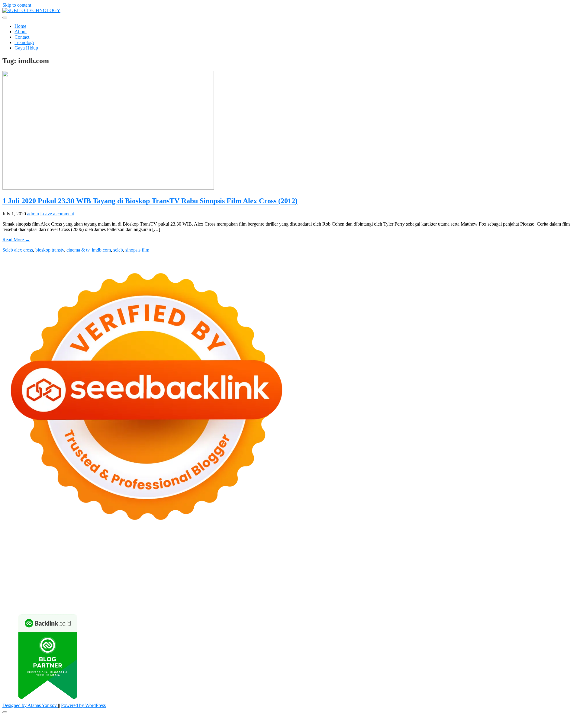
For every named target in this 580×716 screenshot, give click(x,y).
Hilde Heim (523, 548)
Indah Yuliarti (224, 592)
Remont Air (561, 576)
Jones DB (221, 581)
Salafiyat (275, 554)
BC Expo (319, 570)
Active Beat (322, 576)
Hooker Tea (518, 565)
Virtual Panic (386, 559)
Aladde (119, 559)
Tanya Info (276, 603)
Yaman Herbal (296, 576)
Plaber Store (398, 548)
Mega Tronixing (442, 565)
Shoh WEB (454, 559)
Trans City (337, 581)
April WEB (77, 559)
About (20, 31)
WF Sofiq (45, 565)
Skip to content (16, 5)
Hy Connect (264, 559)
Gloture (286, 565)
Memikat (459, 597)
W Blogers (318, 554)
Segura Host (470, 565)
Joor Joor (268, 570)
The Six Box (34, 576)
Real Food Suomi (428, 570)
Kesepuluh (564, 597)
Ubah (273, 597)
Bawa (536, 592)
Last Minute (496, 570)
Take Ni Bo (446, 548)
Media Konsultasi (247, 603)
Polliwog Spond (246, 548)
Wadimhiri (546, 548)
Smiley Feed (330, 565)
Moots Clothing (358, 559)
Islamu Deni (369, 554)
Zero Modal (422, 548)
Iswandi (78, 586)
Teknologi (24, 42)
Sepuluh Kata (81, 603)
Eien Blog (12, 565)
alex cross (23, 249)
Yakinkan (496, 597)
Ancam (424, 592)
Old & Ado (179, 576)
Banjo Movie (460, 576)
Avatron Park (139, 554)
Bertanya (287, 592)
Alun (367, 592)
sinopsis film (137, 249)
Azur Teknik (54, 548)
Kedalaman (439, 597)
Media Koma (516, 586)
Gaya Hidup (26, 47)
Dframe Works (497, 548)
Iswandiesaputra (17, 586)
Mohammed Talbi (241, 570)
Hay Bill (541, 576)
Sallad (29, 565)
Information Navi (194, 581)
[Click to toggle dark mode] (4, 712)
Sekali (526, 597)
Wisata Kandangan (306, 586)
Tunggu (287, 597)
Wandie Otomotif (218, 586)
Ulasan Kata (318, 597)
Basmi (487, 592)
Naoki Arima (14, 581)
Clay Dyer (504, 576)
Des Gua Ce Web (97, 581)
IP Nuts (110, 576)
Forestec (523, 576)
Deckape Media (378, 576)
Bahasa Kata (328, 603)
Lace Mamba (217, 548)
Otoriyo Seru (130, 576)
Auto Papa (115, 554)
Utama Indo (211, 559)
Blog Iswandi (249, 586)
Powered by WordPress (83, 705)
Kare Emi (32, 570)
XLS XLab (271, 576)
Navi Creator (498, 581)
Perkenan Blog (137, 603)
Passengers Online (19, 554)
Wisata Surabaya (248, 581)
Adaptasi (332, 592)
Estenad (285, 559)
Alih (377, 592)
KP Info (231, 559)
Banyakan (400, 597)
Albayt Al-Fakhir (88, 554)
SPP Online (306, 565)
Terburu (56, 597)
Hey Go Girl (192, 548)
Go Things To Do (132, 581)
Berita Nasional (464, 586)
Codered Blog (129, 570)
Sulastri (435, 559)
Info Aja (246, 592)
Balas (499, 592)
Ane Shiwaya (56, 570)
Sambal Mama (185, 559)
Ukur (301, 597)
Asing (453, 592)
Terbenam (552, 592)
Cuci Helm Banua (105, 586)
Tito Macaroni (163, 581)
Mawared (455, 570)
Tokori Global (348, 576)
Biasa (27, 597)
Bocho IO (483, 576)
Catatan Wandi (161, 586)
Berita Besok (542, 586)
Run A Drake (433, 576)
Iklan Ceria (295, 554)
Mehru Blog (393, 554)
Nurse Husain (413, 559)
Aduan (114, 597)
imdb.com (101, 249)
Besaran (419, 597)
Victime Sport (89, 576)
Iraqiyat (173, 570)
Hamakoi (302, 559)
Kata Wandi (134, 586)
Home (20, 26)
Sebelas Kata (62, 592)
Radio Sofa (523, 581)
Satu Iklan (39, 592)
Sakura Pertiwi (147, 592)
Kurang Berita (434, 586)
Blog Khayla (275, 586)
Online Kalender (394, 570)
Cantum (85, 597)
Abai (357, 592)
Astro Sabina (165, 554)
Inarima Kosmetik (526, 570)
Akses (176, 597)
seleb (118, 249)
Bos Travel (275, 581)
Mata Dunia (298, 581)
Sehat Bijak (267, 592)
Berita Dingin (108, 603)
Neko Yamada (340, 548)
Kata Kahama (253, 554)
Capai (244, 597)
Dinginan (381, 597)
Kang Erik (358, 581)
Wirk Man (413, 581)
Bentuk (41, 597)
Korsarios (475, 570)
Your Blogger (15, 592)
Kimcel (128, 548)
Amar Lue (12, 570)
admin (33, 213)
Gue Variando (204, 576)
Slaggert (135, 559)
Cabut (71, 597)
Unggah (259, 597)
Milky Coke (155, 576)
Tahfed (395, 581)
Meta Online (504, 554)
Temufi (538, 565)
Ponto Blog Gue (293, 570)
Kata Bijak (527, 554)
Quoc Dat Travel (55, 554)
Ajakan (129, 597)
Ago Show (120, 565)
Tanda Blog (189, 603)
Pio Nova (191, 570)
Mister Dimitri (69, 565)
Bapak (364, 597)
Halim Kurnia (175, 592)
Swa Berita (416, 554)
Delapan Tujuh (81, 548)
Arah (464, 592)
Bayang (513, 592)
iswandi (542, 581)
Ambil (388, 592)
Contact (21, 37)
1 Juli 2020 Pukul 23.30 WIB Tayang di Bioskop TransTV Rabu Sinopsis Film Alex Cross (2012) (150, 201)
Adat (346, 592)
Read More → (16, 239)
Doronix (171, 548)
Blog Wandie (338, 586)
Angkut (439, 592)
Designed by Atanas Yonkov (30, 705)
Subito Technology (281, 548)
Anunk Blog (29, 548)
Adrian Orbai (355, 565)
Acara (317, 592)
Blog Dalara (190, 554)
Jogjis (25, 559)
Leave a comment (57, 213)
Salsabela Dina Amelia (373, 586)
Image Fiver (108, 548)
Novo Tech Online (508, 559)
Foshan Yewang (370, 548)
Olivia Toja (439, 554)
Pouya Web (81, 570)
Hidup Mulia (144, 565)
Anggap (190, 597)
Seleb (7, 249)
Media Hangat (301, 603)
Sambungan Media (20, 603)
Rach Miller (216, 565)
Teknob (318, 581)
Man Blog (433, 581)
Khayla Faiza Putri (52, 586)
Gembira (477, 597)
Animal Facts (231, 576)
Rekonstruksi (96, 565)
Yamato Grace (342, 554)
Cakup (100, 597)
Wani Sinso (100, 559)
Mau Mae (378, 581)
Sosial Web (566, 586)
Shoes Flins (212, 570)
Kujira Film (557, 565)
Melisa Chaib (464, 554)
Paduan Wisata (117, 592)
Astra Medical (60, 576)
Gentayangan (344, 597)
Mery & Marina (560, 559)
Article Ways (341, 570)
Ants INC (566, 548)
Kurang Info (408, 586)
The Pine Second (409, 565)
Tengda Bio (495, 565)
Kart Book (267, 565)
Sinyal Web (491, 586)
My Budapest (407, 576)
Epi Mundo (228, 554)
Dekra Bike (366, 570)
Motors (9, 548)
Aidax (246, 559)
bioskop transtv (49, 249)
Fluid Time (154, 570)
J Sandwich (39, 581)
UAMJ (252, 576)
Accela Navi (470, 548)
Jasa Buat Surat (327, 559)
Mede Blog (103, 570)
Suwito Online (471, 581)
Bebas (569, 592)
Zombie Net (477, 559)
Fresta (59, 559)
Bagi (475, 592)
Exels (251, 565)
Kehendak (543, 597)
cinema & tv (77, 249)
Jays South (42, 559)
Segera (512, 597)
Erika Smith (380, 565)
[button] (4, 17)
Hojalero (535, 559)
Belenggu (11, 597)
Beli (526, 592)
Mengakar (159, 597)
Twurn (209, 554)
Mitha (544, 554)
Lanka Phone (148, 548)
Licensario (555, 570)
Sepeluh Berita (215, 603)
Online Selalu (89, 592)
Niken (450, 581)
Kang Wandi (188, 586)
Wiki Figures (313, 548)
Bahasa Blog (164, 603)
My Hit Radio (157, 559)
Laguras (236, 565)
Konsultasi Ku (53, 603)
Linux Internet (65, 581)
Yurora (484, 554)
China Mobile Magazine (181, 565)
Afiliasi (304, 592)
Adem (142, 597)
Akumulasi (405, 592)
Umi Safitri (200, 592)
